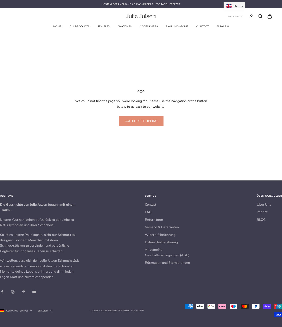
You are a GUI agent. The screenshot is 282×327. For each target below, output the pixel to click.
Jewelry (104, 26)
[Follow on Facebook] (2, 292)
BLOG (261, 219)
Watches (125, 26)
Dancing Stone (177, 26)
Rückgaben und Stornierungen (167, 262)
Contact (202, 26)
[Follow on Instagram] (13, 292)
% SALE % (223, 26)
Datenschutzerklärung (161, 242)
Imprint (262, 212)
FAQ (148, 212)
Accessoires (149, 26)
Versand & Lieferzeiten (162, 227)
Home (57, 26)
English (233, 16)
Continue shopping (141, 121)
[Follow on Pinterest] (23, 292)
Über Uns (264, 204)
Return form (154, 219)
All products (79, 26)
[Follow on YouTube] (34, 292)
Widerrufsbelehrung (160, 235)
